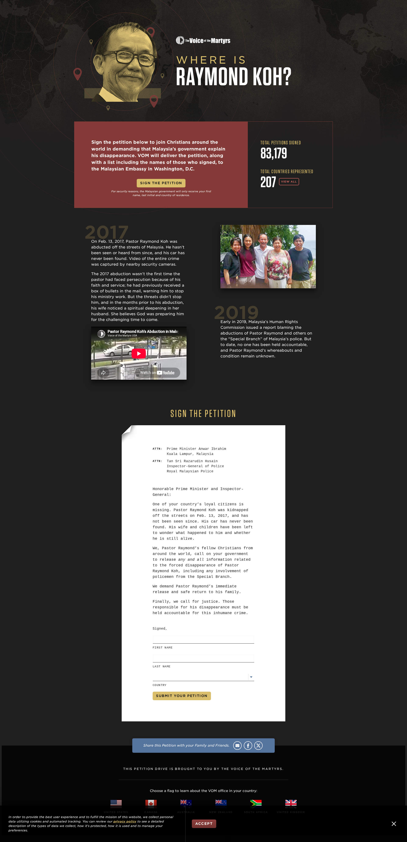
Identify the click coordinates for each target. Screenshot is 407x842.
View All (289, 181)
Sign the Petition (161, 183)
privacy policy (124, 821)
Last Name (162, 666)
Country (160, 685)
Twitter (258, 745)
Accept (204, 824)
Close (394, 824)
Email (237, 745)
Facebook (248, 745)
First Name (163, 647)
